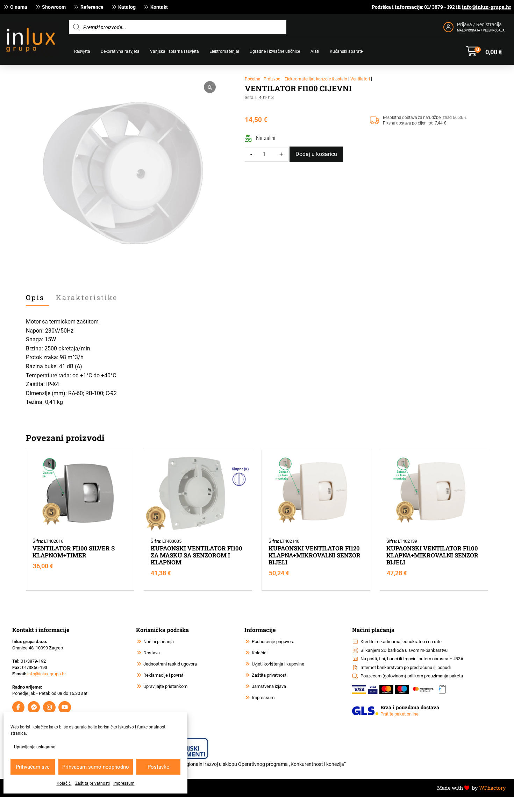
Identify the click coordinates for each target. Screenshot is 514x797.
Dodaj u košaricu (316, 154)
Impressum (124, 783)
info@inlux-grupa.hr (486, 6)
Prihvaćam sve (33, 767)
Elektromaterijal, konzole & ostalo (316, 79)
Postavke (158, 767)
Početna (252, 79)
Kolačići (64, 783)
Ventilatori (360, 79)
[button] (484, 51)
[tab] (37, 298)
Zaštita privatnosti (92, 783)
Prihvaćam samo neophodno (95, 767)
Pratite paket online (399, 714)
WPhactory (492, 787)
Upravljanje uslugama (35, 747)
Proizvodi (272, 79)
